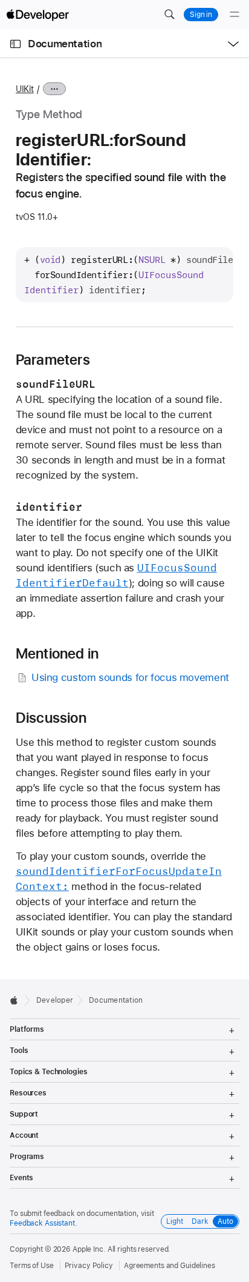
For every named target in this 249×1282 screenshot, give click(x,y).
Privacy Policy (89, 1265)
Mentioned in (57, 653)
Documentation (65, 44)
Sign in (201, 14)
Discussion (51, 717)
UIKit (25, 89)
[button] (169, 14)
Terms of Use (32, 1265)
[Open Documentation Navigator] (15, 44)
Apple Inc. (89, 1249)
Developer (54, 1000)
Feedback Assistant (42, 1223)
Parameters (53, 359)
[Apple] (17, 1000)
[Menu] (234, 14)
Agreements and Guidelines (169, 1265)
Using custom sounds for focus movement (130, 677)
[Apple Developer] (37, 14)
